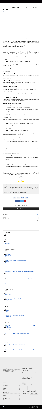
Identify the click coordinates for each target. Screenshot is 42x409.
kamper (29, 386)
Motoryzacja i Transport (6, 392)
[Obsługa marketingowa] (8, 235)
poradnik (22, 197)
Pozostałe (4, 395)
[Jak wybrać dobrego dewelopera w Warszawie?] (8, 261)
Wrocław (36, 393)
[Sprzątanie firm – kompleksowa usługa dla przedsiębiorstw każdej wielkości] (8, 241)
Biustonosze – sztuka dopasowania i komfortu (19, 309)
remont (28, 391)
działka (31, 384)
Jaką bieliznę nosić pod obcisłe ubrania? (18, 315)
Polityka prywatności (32, 407)
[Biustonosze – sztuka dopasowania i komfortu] (8, 310)
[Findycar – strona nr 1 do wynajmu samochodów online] (8, 334)
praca (23, 391)
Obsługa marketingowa (25, 370)
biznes (24, 384)
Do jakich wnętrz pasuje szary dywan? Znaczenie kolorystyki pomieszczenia (23, 271)
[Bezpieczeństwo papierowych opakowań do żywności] (8, 299)
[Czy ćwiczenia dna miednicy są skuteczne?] (8, 345)
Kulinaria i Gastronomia (6, 389)
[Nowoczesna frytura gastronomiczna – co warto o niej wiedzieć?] (8, 293)
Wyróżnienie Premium (6, 398)
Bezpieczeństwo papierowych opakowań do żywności (20, 298)
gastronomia (24, 386)
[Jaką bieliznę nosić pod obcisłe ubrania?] (8, 315)
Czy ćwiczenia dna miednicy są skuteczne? (19, 344)
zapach (27, 197)
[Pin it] (25, 201)
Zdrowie (4, 399)
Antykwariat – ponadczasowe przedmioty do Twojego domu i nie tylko (23, 278)
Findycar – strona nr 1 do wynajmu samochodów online (21, 333)
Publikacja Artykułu (35, 406)
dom (27, 384)
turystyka (32, 393)
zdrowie (24, 395)
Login (38, 214)
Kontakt (37, 407)
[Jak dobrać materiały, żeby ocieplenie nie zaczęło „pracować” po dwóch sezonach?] (8, 254)
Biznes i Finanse (5, 385)
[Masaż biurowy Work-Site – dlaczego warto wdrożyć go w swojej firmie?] (8, 351)
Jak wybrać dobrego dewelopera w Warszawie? (19, 260)
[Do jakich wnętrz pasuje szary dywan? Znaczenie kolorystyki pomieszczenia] (8, 273)
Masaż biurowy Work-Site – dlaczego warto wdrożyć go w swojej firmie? (23, 349)
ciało (14, 197)
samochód (33, 391)
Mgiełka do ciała (6, 51)
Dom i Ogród (5, 388)
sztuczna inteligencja (26, 393)
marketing (33, 386)
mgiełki (18, 197)
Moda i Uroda (5, 391)
